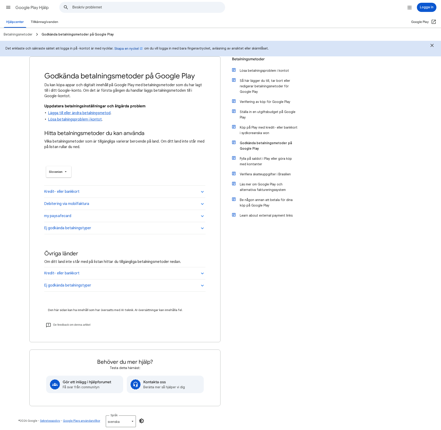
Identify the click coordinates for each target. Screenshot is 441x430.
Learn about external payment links (266, 215)
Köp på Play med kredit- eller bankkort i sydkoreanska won (268, 130)
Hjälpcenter (15, 22)
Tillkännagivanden (44, 22)
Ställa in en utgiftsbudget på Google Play (267, 114)
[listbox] (58, 171)
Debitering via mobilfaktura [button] (66, 203)
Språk (114, 415)
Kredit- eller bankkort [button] (61, 191)
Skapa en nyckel (126, 49)
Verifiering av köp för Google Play (265, 102)
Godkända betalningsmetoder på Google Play (266, 146)
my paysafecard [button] (57, 216)
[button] (8, 7)
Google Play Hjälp (32, 7)
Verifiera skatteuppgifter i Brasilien (265, 174)
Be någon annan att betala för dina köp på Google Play (266, 202)
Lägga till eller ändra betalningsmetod (79, 113)
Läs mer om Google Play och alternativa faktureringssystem (263, 187)
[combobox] (148, 7)
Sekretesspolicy (50, 420)
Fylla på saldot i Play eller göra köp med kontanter (266, 161)
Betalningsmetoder (248, 59)
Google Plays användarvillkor (81, 420)
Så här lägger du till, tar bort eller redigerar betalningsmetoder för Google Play (265, 86)
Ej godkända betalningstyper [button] (67, 228)
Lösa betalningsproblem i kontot (75, 119)
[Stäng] (432, 46)
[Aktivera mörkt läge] (141, 420)
